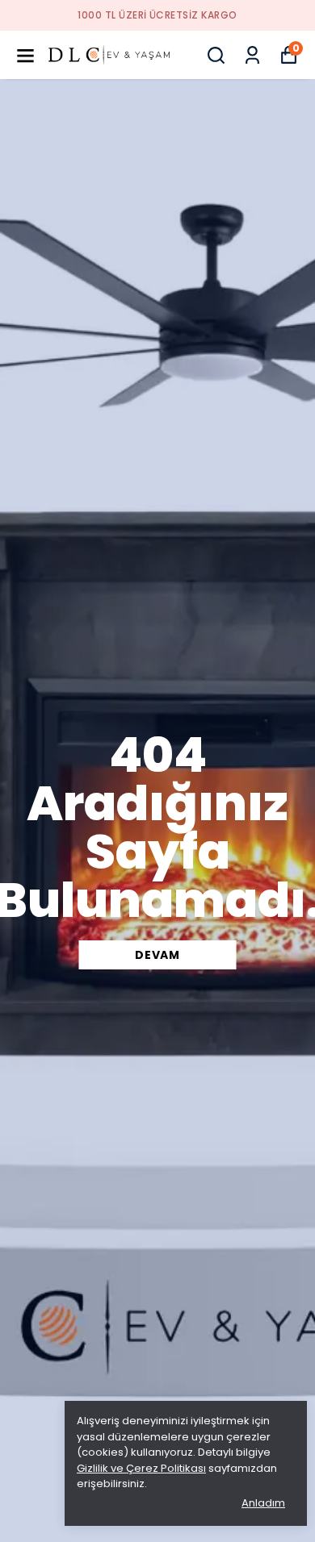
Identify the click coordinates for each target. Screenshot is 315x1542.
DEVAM (157, 955)
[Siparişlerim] (252, 55)
